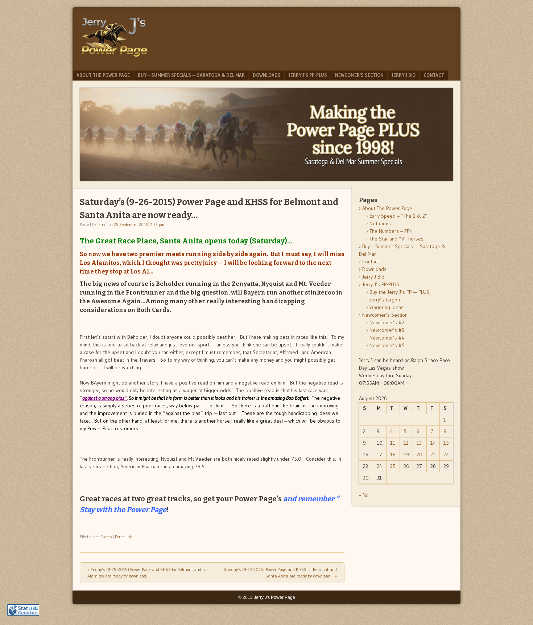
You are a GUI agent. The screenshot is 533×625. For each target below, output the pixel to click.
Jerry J (102, 224)
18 (393, 454)
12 (406, 443)
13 (419, 443)
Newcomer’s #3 (386, 330)
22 (446, 454)
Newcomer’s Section (359, 75)
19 (406, 454)
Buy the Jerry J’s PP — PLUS (399, 292)
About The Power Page (103, 75)
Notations (380, 223)
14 (433, 443)
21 (432, 454)
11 (392, 443)
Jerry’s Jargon (384, 299)
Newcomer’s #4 (387, 337)
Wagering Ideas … (389, 307)
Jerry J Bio (404, 75)
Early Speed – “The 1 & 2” (398, 216)
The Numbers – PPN (391, 231)
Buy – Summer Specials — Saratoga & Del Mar (191, 75)
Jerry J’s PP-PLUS (308, 75)
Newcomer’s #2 (386, 322)
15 (446, 443)
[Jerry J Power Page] (114, 58)
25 (393, 466)
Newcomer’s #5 (387, 345)
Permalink (123, 536)
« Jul (363, 495)
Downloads (267, 75)
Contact (433, 75)
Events (106, 536)
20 (419, 454)
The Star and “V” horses (396, 238)
